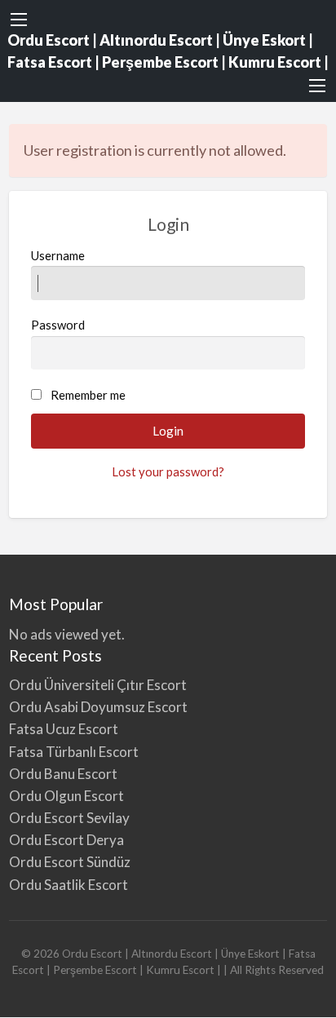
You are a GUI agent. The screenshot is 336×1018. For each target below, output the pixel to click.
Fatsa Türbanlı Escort (74, 751)
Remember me (88, 394)
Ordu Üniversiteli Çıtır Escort (98, 684)
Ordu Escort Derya (66, 839)
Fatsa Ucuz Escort (63, 728)
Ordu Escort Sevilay (69, 817)
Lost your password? (168, 471)
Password (58, 324)
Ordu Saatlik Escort (68, 884)
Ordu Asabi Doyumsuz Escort (98, 706)
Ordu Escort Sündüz (69, 861)
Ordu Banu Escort (63, 773)
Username (58, 255)
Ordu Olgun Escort (66, 795)
